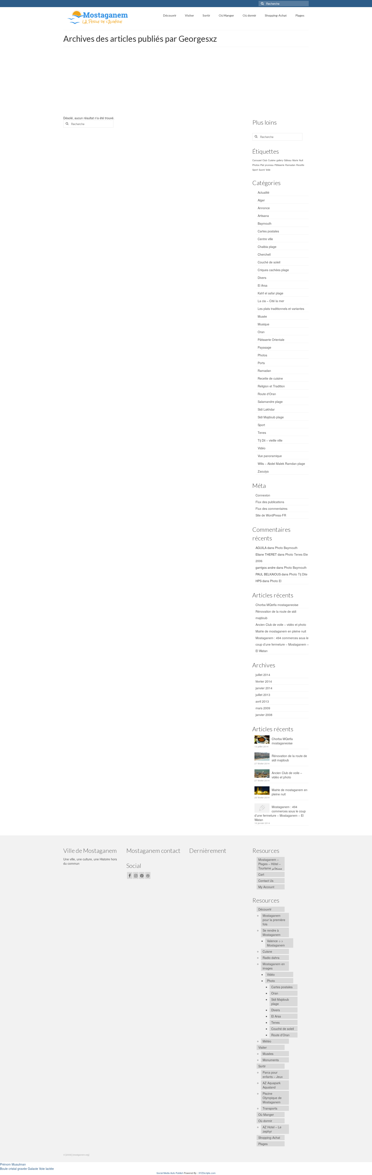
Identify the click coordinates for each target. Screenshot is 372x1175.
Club (264, 160)
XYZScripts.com (206, 1173)
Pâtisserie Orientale (271, 339)
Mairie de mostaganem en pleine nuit (281, 631)
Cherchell (264, 254)
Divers (262, 277)
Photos (255, 165)
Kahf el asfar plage (270, 293)
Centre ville (265, 239)
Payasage (264, 347)
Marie (295, 160)
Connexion (263, 495)
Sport (255, 169)
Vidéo (261, 448)
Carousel (257, 160)
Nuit (301, 160)
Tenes (262, 432)
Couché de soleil (269, 262)
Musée (262, 316)
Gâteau (287, 160)
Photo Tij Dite (298, 574)
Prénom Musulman (13, 1164)
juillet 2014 (263, 675)
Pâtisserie (279, 165)
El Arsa (262, 285)
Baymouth (264, 223)
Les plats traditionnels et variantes (281, 308)
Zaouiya (263, 471)
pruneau (269, 165)
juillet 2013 (263, 695)
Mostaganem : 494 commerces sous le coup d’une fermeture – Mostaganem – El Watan (282, 644)
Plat (262, 165)
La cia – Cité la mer (271, 301)
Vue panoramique (270, 456)
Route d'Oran (267, 394)
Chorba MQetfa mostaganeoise (277, 605)
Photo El (275, 581)
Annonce (264, 208)
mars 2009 (263, 708)
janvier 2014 (264, 688)
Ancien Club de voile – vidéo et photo (281, 624)
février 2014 (264, 681)
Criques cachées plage (273, 270)
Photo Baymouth (286, 548)
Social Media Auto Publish (170, 1173)
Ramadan (290, 165)
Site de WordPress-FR (271, 515)
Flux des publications (270, 502)
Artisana (263, 215)
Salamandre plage (270, 401)
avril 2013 (262, 701)
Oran (261, 332)
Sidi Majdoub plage (271, 417)
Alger (261, 200)
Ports (261, 363)
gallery (279, 160)
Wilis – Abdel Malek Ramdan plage (281, 463)
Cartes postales (268, 231)
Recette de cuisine (270, 378)
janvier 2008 (264, 715)
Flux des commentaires (271, 508)
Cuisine (272, 160)
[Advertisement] (186, 83)
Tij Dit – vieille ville (270, 440)
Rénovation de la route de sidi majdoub (289, 758)
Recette (300, 165)
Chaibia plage (267, 246)
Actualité (263, 192)
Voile (268, 169)
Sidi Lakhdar (266, 409)
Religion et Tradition (271, 386)
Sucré (262, 169)
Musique (263, 324)
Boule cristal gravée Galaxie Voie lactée (27, 1168)
